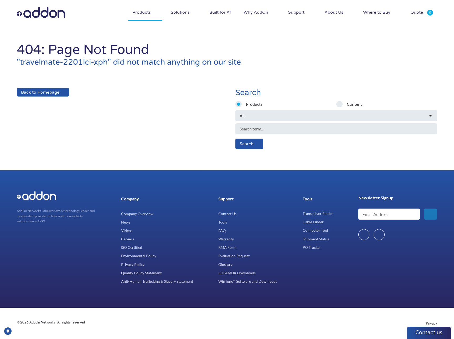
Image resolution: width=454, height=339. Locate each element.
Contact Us (227, 213)
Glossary (225, 264)
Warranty (226, 239)
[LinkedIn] (363, 234)
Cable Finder (313, 222)
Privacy (431, 323)
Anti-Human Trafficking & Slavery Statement (157, 281)
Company (130, 198)
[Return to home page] (78, 12)
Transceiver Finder (318, 213)
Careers (127, 239)
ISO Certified (131, 247)
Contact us (428, 333)
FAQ (222, 230)
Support (226, 198)
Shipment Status (316, 239)
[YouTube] (379, 234)
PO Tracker (312, 247)
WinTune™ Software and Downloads (247, 281)
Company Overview (137, 213)
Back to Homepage (40, 92)
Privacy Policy (133, 264)
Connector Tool (315, 230)
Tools (222, 222)
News (125, 222)
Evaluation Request (234, 256)
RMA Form (227, 247)
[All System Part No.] (336, 115)
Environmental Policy (138, 256)
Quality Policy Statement (141, 273)
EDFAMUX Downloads (237, 273)
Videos (126, 230)
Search (247, 143)
